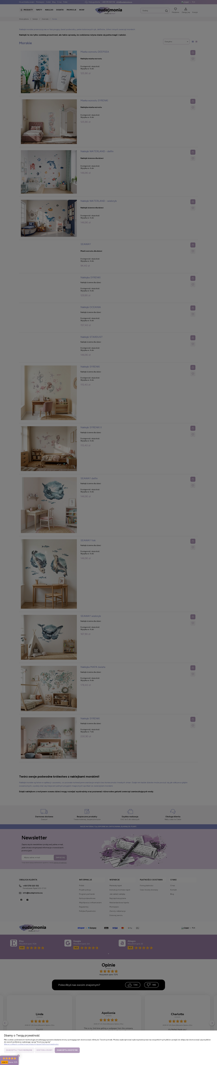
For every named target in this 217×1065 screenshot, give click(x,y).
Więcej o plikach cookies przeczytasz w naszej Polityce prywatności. (31, 1044)
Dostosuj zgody (44, 1050)
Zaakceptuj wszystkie (67, 1050)
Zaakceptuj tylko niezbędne (19, 1050)
